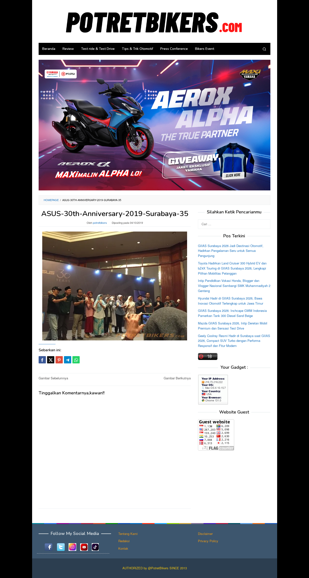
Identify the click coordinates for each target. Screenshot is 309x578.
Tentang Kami (128, 533)
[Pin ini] (59, 359)
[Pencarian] (264, 49)
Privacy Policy (208, 541)
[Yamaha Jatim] (154, 124)
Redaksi (124, 541)
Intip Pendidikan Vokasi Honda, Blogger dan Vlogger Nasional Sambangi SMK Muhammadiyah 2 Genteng (234, 285)
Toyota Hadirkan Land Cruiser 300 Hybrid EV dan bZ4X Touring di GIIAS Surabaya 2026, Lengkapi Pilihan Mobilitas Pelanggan (232, 268)
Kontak (123, 548)
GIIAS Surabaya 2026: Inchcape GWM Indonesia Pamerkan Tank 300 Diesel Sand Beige (232, 313)
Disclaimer (205, 533)
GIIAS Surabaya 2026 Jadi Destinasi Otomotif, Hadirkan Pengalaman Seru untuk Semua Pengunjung (230, 250)
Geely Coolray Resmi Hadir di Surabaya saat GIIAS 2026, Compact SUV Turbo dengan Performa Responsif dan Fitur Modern (234, 340)
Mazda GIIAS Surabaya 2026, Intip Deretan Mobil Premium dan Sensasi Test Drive (232, 325)
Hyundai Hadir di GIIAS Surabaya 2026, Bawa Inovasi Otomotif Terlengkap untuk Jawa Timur (230, 300)
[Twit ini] (50, 359)
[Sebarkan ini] (42, 359)
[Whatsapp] (76, 359)
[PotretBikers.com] (154, 21)
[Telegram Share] (67, 359)
